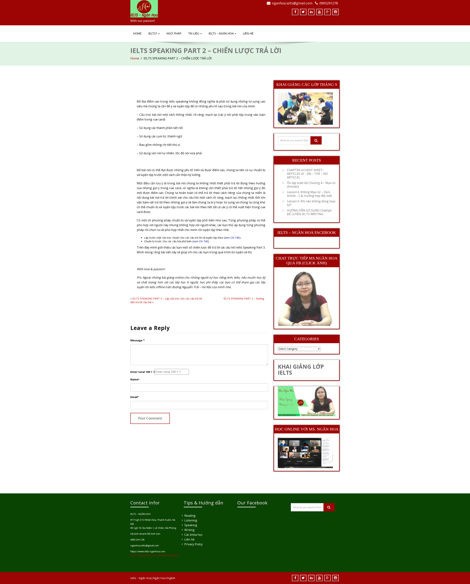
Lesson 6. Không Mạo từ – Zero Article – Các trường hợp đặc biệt (309, 194)
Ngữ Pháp (174, 33)
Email (134, 397)
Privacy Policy (193, 544)
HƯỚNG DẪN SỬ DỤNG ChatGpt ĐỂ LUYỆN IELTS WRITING (309, 212)
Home (137, 33)
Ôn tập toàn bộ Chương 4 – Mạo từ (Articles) (311, 184)
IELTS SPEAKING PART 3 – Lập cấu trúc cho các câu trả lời (167, 298)
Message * (137, 340)
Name (134, 379)
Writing (189, 530)
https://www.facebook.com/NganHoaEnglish (155, 555)
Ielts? (153, 33)
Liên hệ (189, 539)
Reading (190, 516)
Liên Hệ (248, 33)
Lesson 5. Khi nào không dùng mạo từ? (311, 203)
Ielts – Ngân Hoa (221, 33)
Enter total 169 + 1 (142, 372)
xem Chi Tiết (232, 237)
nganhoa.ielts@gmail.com (292, 3)
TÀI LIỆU (194, 33)
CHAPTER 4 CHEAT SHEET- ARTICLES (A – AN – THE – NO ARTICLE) (307, 173)
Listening (190, 520)
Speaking (190, 525)
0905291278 (328, 3)
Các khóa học (193, 535)
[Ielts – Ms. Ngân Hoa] (181, 8)
